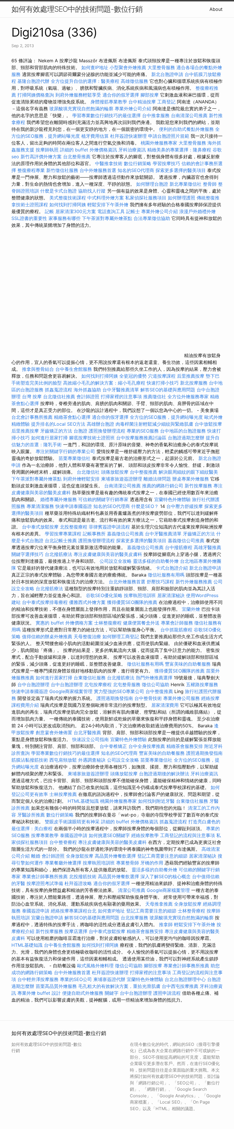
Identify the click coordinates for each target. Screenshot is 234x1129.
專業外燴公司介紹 (133, 108)
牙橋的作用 (151, 863)
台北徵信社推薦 (59, 396)
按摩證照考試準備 (45, 883)
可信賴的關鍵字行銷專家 (103, 499)
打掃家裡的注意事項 (121, 396)
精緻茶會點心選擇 (72, 417)
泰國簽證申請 (73, 835)
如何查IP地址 (94, 67)
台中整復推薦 (143, 472)
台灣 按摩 (32, 396)
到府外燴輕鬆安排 (81, 479)
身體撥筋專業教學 (109, 102)
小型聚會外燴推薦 (128, 67)
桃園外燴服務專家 (159, 143)
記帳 (49, 211)
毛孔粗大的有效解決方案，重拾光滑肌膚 (119, 986)
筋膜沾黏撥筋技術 (29, 760)
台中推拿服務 (156, 115)
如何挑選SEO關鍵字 (109, 835)
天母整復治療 (87, 636)
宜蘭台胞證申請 (47, 917)
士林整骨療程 (191, 911)
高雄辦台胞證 (100, 424)
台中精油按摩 (142, 102)
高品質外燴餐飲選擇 (116, 856)
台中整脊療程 (63, 842)
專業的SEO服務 (143, 431)
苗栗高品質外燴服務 (57, 986)
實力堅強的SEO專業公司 (119, 691)
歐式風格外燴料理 (96, 965)
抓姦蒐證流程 (58, 390)
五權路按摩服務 (202, 684)
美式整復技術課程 (68, 198)
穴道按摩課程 (161, 376)
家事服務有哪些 (64, 218)
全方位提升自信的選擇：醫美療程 (85, 81)
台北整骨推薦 (76, 156)
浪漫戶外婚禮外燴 (197, 211)
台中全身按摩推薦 (147, 746)
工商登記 (166, 102)
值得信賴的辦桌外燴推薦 (47, 636)
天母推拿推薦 (159, 904)
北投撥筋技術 (82, 876)
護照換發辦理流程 (107, 431)
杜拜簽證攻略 (78, 883)
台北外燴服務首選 (128, 581)
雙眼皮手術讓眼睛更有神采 (72, 821)
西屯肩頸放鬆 (63, 760)
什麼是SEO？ (145, 506)
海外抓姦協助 (87, 390)
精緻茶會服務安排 (184, 746)
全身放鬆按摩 (80, 856)
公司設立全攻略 (116, 561)
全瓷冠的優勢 (133, 376)
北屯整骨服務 (127, 684)
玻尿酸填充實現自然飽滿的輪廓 (81, 108)
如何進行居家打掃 (49, 438)
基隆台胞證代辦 (33, 81)
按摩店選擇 (76, 931)
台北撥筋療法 (58, 554)
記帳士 (133, 211)
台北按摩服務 (135, 917)
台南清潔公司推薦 (189, 115)
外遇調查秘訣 (92, 760)
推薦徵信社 (154, 396)
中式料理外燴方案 (106, 198)
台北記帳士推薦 (61, 540)
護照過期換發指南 (114, 698)
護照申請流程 (167, 993)
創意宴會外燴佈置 (54, 732)
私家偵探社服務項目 (145, 198)
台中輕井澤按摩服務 (38, 979)
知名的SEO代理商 (136, 170)
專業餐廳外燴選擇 (64, 863)
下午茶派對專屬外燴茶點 (107, 218)
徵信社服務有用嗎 (166, 575)
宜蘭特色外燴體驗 (172, 499)
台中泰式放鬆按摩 (41, 527)
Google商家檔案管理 (70, 691)
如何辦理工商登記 (120, 636)
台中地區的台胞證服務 (183, 431)
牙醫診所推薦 (31, 815)
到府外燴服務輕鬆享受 (78, 95)
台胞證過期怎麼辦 (186, 438)
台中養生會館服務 (74, 369)
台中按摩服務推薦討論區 (142, 438)
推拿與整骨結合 (38, 369)
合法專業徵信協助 (152, 218)
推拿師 (166, 924)
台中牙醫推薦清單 (120, 390)
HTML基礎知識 (83, 801)
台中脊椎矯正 (114, 746)
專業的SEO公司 (76, 979)
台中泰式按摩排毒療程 (45, 602)
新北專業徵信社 (185, 184)
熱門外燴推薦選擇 (155, 677)
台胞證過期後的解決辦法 (164, 773)
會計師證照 (87, 396)
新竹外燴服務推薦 (194, 581)
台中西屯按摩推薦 (181, 986)
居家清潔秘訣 (171, 595)
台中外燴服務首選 (98, 170)
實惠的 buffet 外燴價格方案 (64, 623)
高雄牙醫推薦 (207, 547)
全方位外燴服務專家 (189, 396)
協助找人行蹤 (92, 191)
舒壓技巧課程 (161, 581)
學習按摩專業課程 (64, 534)
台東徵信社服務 (90, 677)
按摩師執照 (47, 150)
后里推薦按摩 (191, 376)
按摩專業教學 (45, 835)
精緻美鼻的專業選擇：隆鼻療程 (179, 150)
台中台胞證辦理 (33, 684)
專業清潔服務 (40, 506)
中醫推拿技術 (108, 163)
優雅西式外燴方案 (87, 602)
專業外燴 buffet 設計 (39, 993)
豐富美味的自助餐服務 (188, 664)
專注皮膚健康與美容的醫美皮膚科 (108, 554)
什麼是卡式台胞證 (58, 191)
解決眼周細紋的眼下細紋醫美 (188, 472)
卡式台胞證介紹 (172, 568)
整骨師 (210, 184)
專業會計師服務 (177, 623)
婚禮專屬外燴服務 (59, 499)
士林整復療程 (108, 623)
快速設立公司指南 (90, 739)
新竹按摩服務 (198, 486)
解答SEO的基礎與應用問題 (167, 390)
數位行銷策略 (137, 163)
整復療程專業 (31, 170)
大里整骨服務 (161, 67)
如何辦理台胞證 (152, 184)
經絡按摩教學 (145, 835)
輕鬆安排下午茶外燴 (107, 204)
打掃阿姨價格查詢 (35, 95)
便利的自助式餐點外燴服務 (186, 129)
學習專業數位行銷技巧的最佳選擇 (106, 115)
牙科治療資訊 (132, 150)
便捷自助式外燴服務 (83, 993)
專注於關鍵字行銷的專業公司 (65, 451)
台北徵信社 (88, 472)
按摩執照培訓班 (140, 595)
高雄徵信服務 (134, 81)
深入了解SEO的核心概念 (165, 876)
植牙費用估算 (95, 136)
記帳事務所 (94, 534)
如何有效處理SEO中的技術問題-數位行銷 (76, 9)
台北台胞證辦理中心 (185, 979)
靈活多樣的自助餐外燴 (156, 561)
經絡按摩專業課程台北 (74, 911)
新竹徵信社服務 (62, 170)
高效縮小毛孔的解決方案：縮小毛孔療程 (104, 383)
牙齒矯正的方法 (56, 431)
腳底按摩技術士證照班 (92, 438)
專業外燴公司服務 (182, 698)
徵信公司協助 (155, 684)
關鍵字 (111, 993)
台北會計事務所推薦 (32, 417)
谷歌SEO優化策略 (104, 595)
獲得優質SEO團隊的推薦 (132, 602)
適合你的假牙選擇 (120, 95)
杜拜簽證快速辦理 (128, 136)
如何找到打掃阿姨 (67, 204)
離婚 (35, 856)
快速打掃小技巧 (163, 383)
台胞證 (80, 431)
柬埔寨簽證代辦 (109, 979)
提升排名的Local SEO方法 (58, 424)
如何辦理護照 (181, 198)
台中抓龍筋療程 (177, 629)
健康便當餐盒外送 (141, 623)
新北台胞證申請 (167, 74)
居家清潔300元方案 (75, 211)
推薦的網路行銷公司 (162, 486)
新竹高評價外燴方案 (41, 156)
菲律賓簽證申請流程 (109, 527)
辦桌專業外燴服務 (191, 479)
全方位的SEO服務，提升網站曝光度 (166, 417)
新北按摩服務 (194, 383)
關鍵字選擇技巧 (27, 554)
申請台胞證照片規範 (168, 136)
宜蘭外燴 (191, 609)
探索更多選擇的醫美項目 (181, 170)
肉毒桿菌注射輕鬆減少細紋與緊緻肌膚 (154, 424)
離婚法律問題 (157, 479)
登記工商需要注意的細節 (162, 856)
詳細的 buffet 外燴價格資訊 (88, 150)
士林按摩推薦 (63, 794)
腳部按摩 (150, 95)
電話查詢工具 (111, 211)
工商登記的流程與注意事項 (187, 835)
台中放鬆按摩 (208, 424)
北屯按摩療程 (98, 684)
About (216, 9)
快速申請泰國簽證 (73, 506)
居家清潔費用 (165, 705)
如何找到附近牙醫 (156, 801)
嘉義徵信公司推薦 (125, 534)
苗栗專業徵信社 (74, 458)
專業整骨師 (127, 863)
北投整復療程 (73, 527)
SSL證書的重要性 (29, 218)
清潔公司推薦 (131, 890)
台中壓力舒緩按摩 (185, 506)
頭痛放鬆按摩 (115, 472)
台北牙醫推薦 (87, 732)
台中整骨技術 (148, 698)
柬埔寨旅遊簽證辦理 (121, 479)
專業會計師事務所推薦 (45, 876)
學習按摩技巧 (167, 163)
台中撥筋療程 (179, 547)
